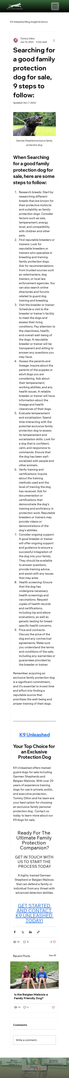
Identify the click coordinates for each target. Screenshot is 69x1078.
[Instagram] (29, 1069)
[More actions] (54, 40)
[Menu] (55, 6)
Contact (53, 1060)
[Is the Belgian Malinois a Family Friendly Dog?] (34, 975)
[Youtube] (37, 1069)
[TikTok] (40, 1069)
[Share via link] (38, 932)
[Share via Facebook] (14, 932)
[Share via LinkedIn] (30, 932)
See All (52, 955)
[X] (34, 1069)
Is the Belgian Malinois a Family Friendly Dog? (31, 996)
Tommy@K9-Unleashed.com (53, 1064)
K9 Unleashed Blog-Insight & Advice (29, 21)
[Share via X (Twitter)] (22, 932)
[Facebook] (32, 1069)
